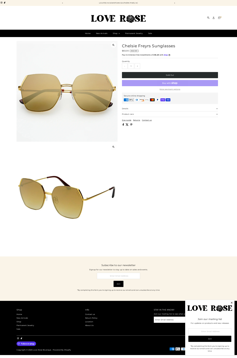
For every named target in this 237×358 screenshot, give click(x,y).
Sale (150, 33)
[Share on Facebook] (123, 125)
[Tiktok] (4, 3)
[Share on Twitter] (127, 125)
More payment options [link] (170, 89)
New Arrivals (101, 33)
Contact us (147, 120)
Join (118, 284)
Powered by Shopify (62, 350)
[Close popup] (231, 303)
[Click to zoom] (113, 45)
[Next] (174, 3)
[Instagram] (1, 3)
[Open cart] (219, 18)
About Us (89, 325)
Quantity (126, 61)
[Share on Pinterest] (131, 125)
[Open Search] (208, 18)
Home (87, 33)
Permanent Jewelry (134, 33)
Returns (136, 120)
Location (89, 322)
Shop (115, 33)
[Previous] (62, 3)
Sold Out (170, 75)
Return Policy (91, 318)
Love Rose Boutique (42, 350)
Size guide (126, 120)
